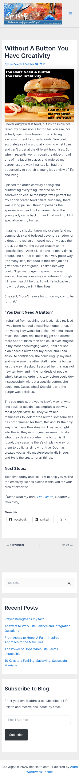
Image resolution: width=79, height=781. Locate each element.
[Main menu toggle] (70, 13)
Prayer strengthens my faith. (25, 619)
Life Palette (45, 497)
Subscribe (16, 735)
